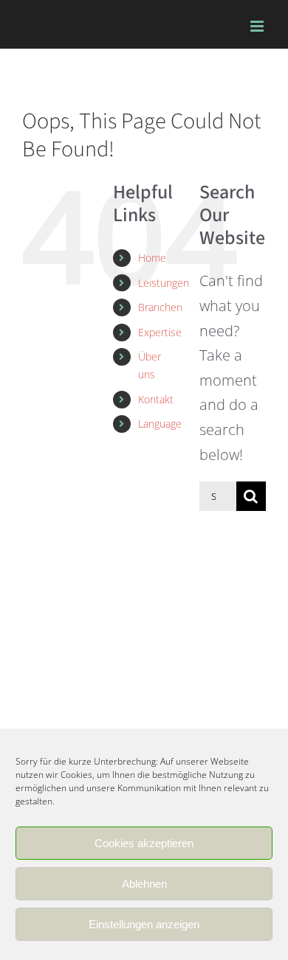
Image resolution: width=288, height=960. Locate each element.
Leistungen (163, 283)
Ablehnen (144, 883)
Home (152, 258)
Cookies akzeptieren (144, 843)
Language (160, 424)
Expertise (160, 332)
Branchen (160, 307)
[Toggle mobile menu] (258, 26)
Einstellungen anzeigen (144, 924)
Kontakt (156, 399)
